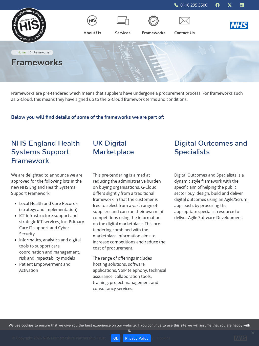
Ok (115, 338)
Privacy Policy (136, 338)
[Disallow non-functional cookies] (252, 332)
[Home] (29, 25)
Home (22, 52)
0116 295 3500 (193, 5)
